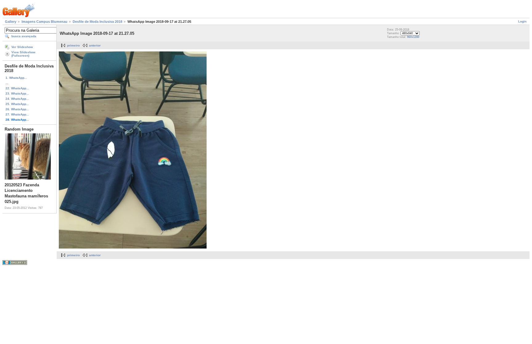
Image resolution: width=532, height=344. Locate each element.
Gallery (10, 21)
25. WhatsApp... (17, 104)
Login (522, 21)
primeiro (73, 45)
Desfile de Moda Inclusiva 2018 (97, 21)
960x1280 (413, 36)
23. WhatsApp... (17, 93)
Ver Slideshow (22, 47)
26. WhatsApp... (17, 109)
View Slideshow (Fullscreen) (23, 54)
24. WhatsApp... (17, 98)
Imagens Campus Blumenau (44, 21)
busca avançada (23, 36)
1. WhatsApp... (16, 77)
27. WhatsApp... (17, 114)
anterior (95, 45)
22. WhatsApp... (17, 88)
